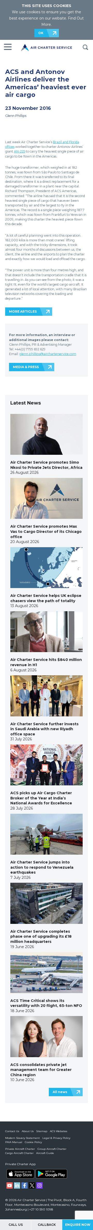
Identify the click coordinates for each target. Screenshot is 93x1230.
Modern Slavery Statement (22, 1138)
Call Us (16, 1225)
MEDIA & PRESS (26, 367)
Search (85, 47)
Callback (47, 1225)
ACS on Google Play (51, 1173)
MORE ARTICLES (23, 311)
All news (60, 1092)
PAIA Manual (13, 1142)
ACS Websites (58, 1131)
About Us (28, 1131)
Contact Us (12, 1131)
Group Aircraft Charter (51, 1149)
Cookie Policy (33, 1142)
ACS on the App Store (20, 1173)
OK (40, 33)
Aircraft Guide (45, 1153)
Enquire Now (77, 1225)
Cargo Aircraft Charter (19, 1153)
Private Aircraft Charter (20, 1149)
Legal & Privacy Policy (56, 1138)
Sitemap (41, 1131)
